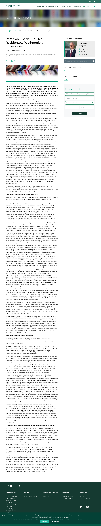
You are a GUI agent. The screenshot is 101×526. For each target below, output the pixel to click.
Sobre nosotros (42, 6)
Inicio (7, 31)
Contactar (84, 54)
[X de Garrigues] (92, 1)
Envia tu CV (46, 496)
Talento (69, 6)
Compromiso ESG (11, 498)
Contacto (83, 492)
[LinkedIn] (9, 61)
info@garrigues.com (86, 497)
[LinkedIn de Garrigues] (90, 1)
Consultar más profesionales (76, 61)
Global (87, 6)
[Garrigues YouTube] (87, 506)
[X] (12, 61)
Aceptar (45, 521)
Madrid (83, 51)
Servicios (51, 6)
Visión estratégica (11, 496)
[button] (6, 61)
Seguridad (65, 492)
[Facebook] (14, 61)
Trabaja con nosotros (50, 492)
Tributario (67, 71)
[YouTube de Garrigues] (94, 1)
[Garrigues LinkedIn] (81, 506)
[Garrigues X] (84, 506)
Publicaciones (77, 6)
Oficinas (62, 6)
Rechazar (55, 521)
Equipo (57, 6)
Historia (8, 512)
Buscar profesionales (30, 496)
